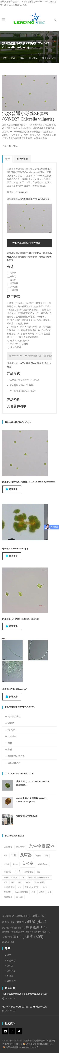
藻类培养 (7, 892)
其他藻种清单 (16, 406)
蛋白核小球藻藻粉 (21, 892)
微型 (5, 882)
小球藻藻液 (29, 872)
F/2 (17, 192)
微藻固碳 (19, 928)
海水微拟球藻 (40, 882)
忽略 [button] (25, 5)
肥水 (39, 253)
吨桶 (46, 856)
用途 (29, 932)
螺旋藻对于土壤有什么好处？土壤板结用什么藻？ (25, 1007)
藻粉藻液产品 (14, 763)
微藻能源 (36, 927)
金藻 (49, 892)
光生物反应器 (14, 716)
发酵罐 (38, 856)
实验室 (28, 863)
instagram (5, 1031)
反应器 (26, 855)
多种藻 (15, 864)
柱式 (20, 882)
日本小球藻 (36, 363)
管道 (19, 887)
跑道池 (41, 892)
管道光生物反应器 (31, 887)
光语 (5, 856)
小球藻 (20, 922)
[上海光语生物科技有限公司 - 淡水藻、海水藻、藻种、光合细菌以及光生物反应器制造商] (29, 18)
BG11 (21, 192)
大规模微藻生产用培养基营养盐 (34, 199)
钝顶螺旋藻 (8, 897)
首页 (4, 58)
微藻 (13, 882)
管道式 (44, 887)
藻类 (34, 936)
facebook (12, 1031)
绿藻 (46, 932)
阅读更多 (13, 489)
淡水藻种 (33, 58)
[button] (54, 78)
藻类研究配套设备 (16, 756)
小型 (18, 871)
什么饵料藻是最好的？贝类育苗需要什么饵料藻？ (26, 994)
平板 (38, 872)
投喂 (30, 253)
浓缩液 (28, 882)
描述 (7, 159)
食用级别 (19, 897)
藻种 (22, 58)
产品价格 (13, 400)
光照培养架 (8, 847)
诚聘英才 (11, 981)
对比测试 (7, 872)
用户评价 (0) (22, 159)
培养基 (11, 723)
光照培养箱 (20, 847)
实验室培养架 (43, 864)
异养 (23, 877)
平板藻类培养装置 (10, 877)
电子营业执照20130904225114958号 (22, 1047)
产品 (13, 58)
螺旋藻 (8, 942)
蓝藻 (7, 937)
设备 (33, 892)
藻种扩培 (11, 971)
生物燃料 (7, 932)
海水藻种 (12, 730)
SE (26, 192)
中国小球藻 (25, 363)
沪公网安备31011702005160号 (40, 1044)
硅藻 (37, 932)
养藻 (13, 855)
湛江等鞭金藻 (9, 887)
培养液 (8, 922)
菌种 (10, 743)
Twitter (19, 1031)
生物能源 (19, 932)
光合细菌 (8, 916)
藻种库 (10, 966)
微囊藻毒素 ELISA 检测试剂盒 (39, 877)
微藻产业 (7, 928)
